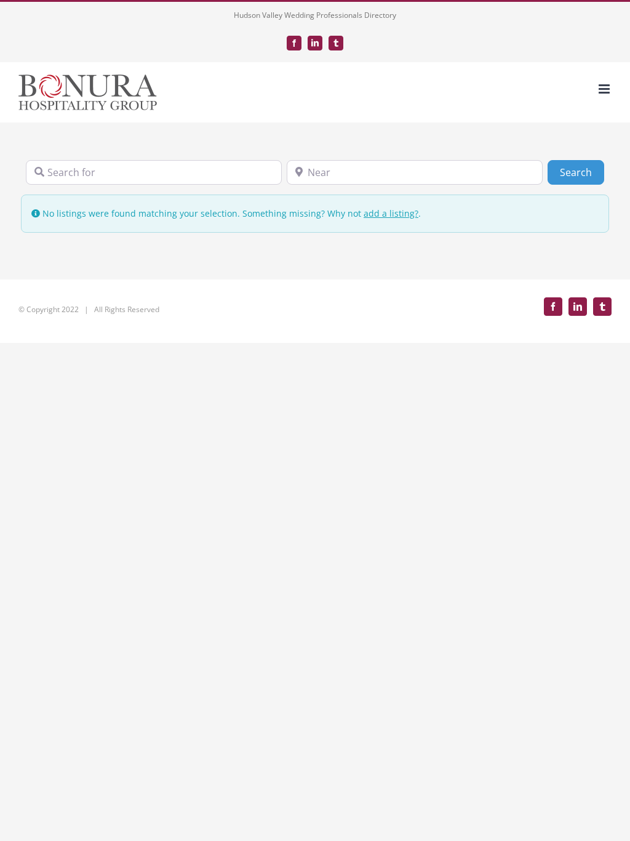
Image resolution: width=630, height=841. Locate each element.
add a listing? (391, 213)
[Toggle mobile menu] (605, 88)
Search (582, 172)
